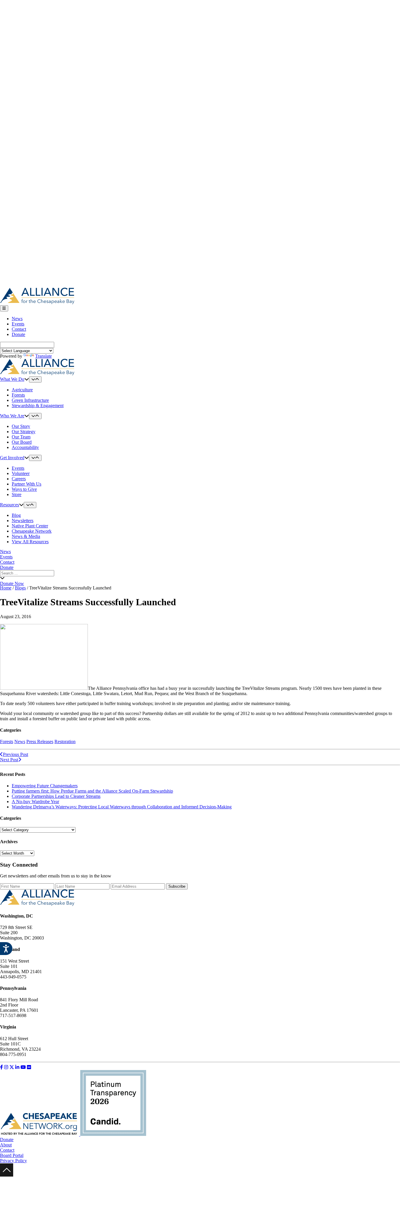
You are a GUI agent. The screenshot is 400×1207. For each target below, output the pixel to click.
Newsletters (22, 520)
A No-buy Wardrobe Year (35, 801)
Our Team (21, 436)
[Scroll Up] (6, 1174)
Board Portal (11, 1155)
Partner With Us (26, 483)
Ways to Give (24, 489)
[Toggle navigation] (4, 308)
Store (16, 494)
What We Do (12, 379)
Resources (9, 504)
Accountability (25, 447)
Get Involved (12, 457)
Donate (18, 334)
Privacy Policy (13, 1160)
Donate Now (12, 583)
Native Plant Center (30, 525)
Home (5, 587)
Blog (16, 515)
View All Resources (30, 541)
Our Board (22, 442)
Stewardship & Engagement (38, 405)
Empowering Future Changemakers (45, 785)
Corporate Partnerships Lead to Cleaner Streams (56, 796)
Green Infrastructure (30, 400)
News (17, 318)
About (6, 1144)
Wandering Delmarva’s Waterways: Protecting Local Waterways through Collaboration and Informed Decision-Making (122, 806)
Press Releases (39, 741)
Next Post (9, 759)
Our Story (21, 426)
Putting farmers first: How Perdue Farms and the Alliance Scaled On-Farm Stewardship (92, 790)
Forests (18, 394)
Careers (19, 478)
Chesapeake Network (32, 531)
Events (18, 323)
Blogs (20, 587)
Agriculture (22, 389)
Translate (43, 356)
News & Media (26, 536)
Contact (19, 329)
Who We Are (12, 415)
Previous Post (15, 754)
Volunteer (21, 473)
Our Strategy (23, 431)
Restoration (65, 741)
